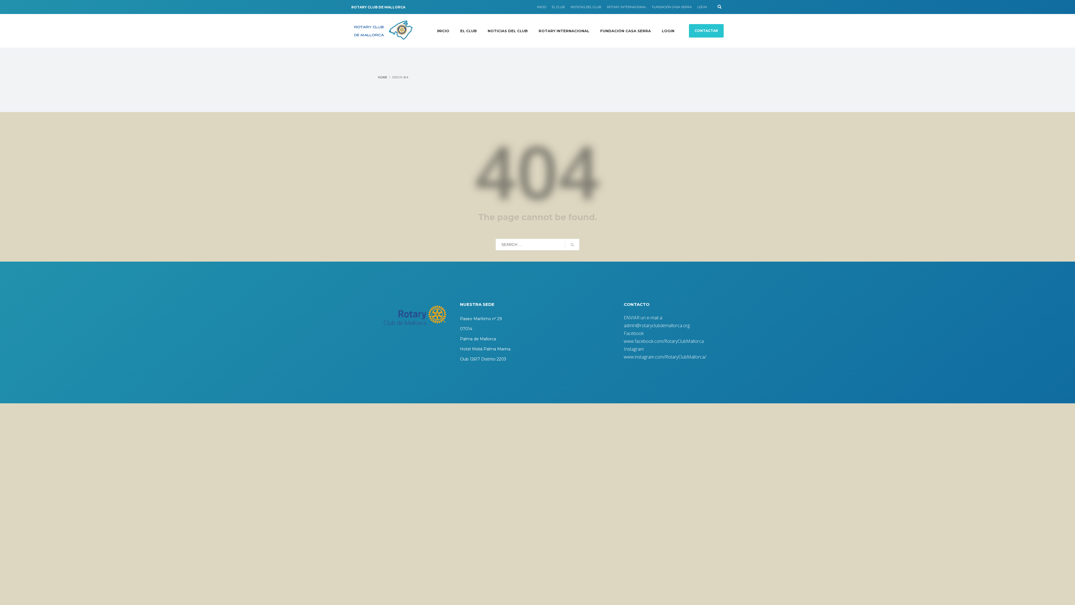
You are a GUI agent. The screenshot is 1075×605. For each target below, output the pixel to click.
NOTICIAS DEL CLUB (586, 7)
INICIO (541, 7)
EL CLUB (558, 7)
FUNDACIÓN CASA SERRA (672, 7)
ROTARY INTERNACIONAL (626, 7)
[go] (572, 245)
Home (382, 77)
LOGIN (702, 7)
